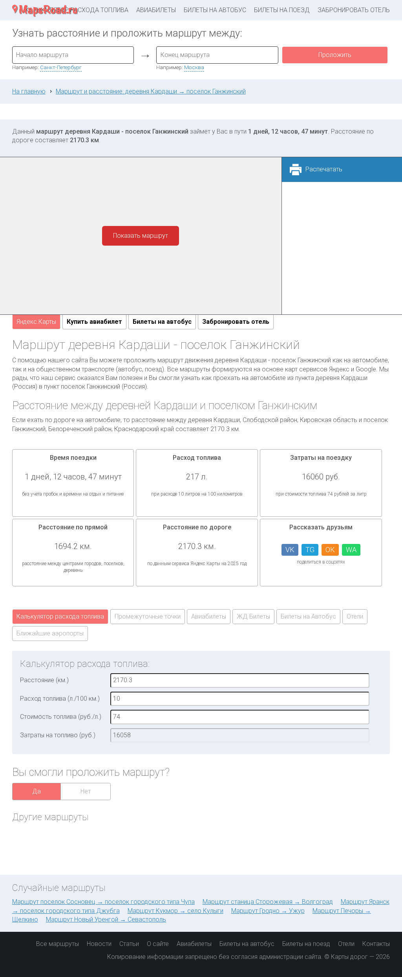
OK (330, 549)
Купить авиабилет (94, 321)
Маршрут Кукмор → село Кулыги (175, 911)
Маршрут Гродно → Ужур (268, 911)
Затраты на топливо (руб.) (57, 735)
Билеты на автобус (215, 10)
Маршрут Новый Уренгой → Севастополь (106, 919)
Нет (85, 791)
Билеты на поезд (282, 10)
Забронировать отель (354, 10)
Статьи (129, 944)
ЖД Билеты (253, 616)
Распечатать (323, 169)
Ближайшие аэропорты (50, 633)
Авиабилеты (156, 10)
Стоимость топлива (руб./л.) (60, 716)
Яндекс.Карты (36, 321)
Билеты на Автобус (308, 616)
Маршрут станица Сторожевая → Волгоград (268, 901)
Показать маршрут (140, 235)
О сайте (158, 944)
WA (351, 549)
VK (289, 549)
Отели (355, 616)
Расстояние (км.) (44, 680)
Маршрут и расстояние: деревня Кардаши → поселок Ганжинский (151, 91)
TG (309, 549)
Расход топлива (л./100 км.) (60, 698)
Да (36, 791)
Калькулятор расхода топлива (60, 616)
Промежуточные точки (148, 616)
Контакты (376, 944)
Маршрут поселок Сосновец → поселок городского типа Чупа (103, 901)
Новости (99, 944)
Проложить (334, 55)
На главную (29, 91)
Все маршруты (57, 944)
